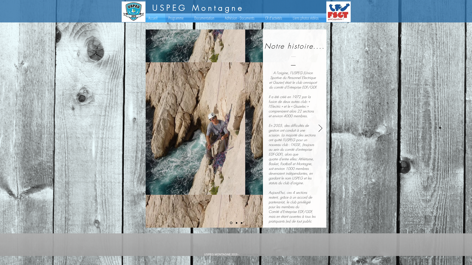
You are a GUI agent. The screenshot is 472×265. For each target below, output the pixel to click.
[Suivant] (320, 128)
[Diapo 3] (241, 223)
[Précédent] (151, 128)
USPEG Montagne (198, 8)
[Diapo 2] (236, 223)
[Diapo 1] (231, 223)
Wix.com (259, 254)
